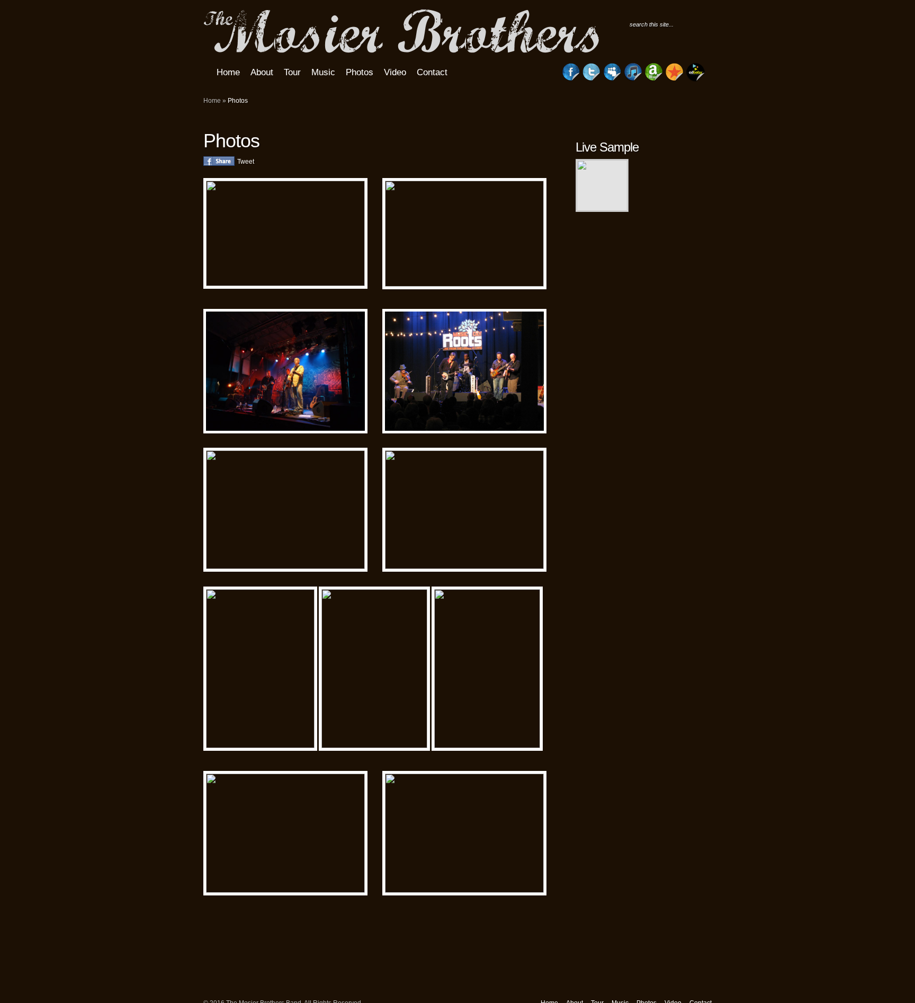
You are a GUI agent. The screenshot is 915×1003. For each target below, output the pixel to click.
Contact (432, 72)
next (685, 203)
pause (673, 203)
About (261, 72)
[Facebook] (571, 79)
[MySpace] (612, 79)
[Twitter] (591, 79)
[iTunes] (633, 79)
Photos (359, 72)
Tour (292, 72)
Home (228, 72)
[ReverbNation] (675, 79)
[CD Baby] (695, 79)
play (660, 203)
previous (648, 203)
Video (395, 72)
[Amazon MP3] (653, 79)
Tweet (245, 161)
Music (323, 72)
